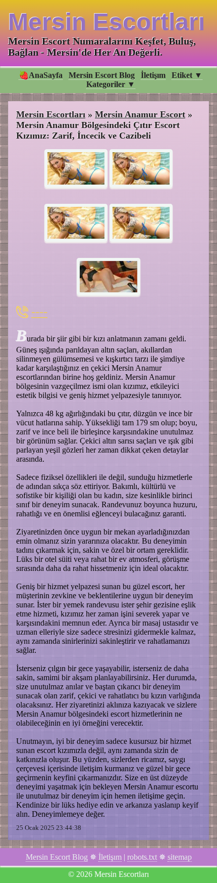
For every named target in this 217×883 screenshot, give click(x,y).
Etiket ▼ (187, 75)
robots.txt (142, 857)
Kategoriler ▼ (110, 84)
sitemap (180, 857)
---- (39, 312)
